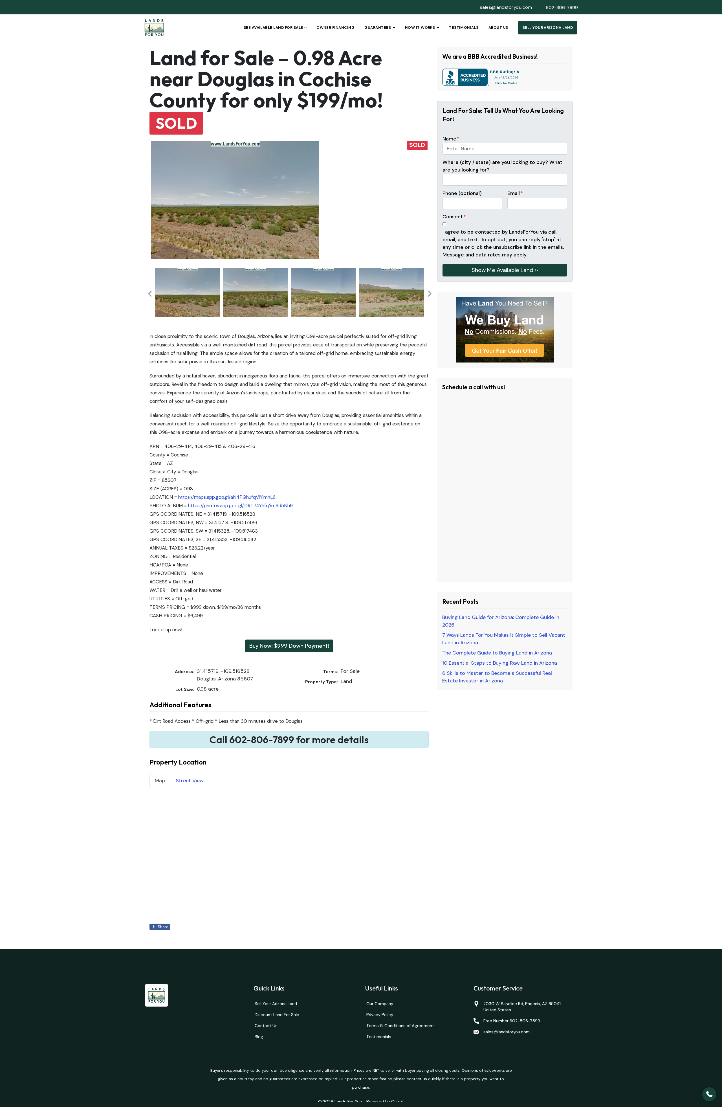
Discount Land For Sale (277, 1015)
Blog (259, 1037)
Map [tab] (160, 780)
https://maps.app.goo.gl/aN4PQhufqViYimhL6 (227, 497)
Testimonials (464, 27)
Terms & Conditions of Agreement (400, 1026)
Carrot (397, 1101)
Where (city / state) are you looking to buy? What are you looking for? (502, 166)
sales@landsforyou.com (506, 7)
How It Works (420, 27)
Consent (454, 216)
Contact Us (266, 1026)
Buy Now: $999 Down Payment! (289, 645)
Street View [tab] (190, 780)
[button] (149, 294)
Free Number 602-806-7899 (511, 1021)
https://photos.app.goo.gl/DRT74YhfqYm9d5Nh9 (240, 505)
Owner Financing (335, 27)
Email (515, 193)
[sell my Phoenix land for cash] (504, 330)
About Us (498, 27)
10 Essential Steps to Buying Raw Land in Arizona (499, 663)
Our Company (379, 1004)
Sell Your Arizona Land (548, 27)
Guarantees (377, 27)
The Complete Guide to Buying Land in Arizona (497, 652)
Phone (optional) (462, 193)
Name (451, 138)
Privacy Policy (379, 1015)
